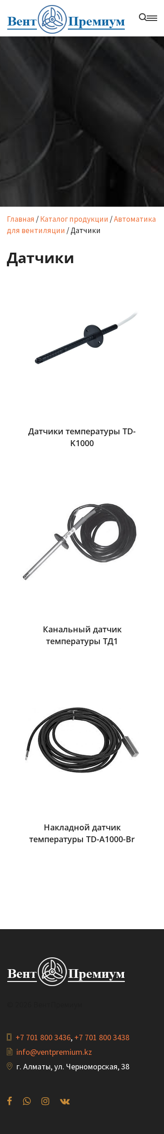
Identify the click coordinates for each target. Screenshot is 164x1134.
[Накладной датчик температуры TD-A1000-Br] (82, 739)
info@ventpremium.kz (54, 1052)
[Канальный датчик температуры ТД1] (82, 541)
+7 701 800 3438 (101, 1037)
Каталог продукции (74, 219)
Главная (21, 219)
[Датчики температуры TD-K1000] (82, 343)
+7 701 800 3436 (43, 1037)
